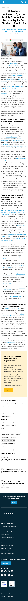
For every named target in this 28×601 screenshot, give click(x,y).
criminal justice (20, 86)
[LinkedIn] (2, 572)
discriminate (9, 79)
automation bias (7, 283)
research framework (11, 137)
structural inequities (16, 75)
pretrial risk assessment (16, 296)
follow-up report (21, 225)
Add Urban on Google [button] (16, 40)
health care (8, 86)
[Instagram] (12, 572)
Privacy (2, 593)
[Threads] (9, 572)
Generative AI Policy (19, 593)
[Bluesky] (5, 572)
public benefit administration (8, 88)
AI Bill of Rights (14, 63)
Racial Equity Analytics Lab (12, 308)
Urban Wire (14, 8)
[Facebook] (2, 575)
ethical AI (5, 144)
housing (14, 86)
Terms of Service (9, 593)
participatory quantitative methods (16, 146)
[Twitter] (9, 575)
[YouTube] (5, 575)
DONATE (8, 390)
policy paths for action (17, 140)
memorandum (4, 93)
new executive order (13, 65)
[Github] (12, 575)
